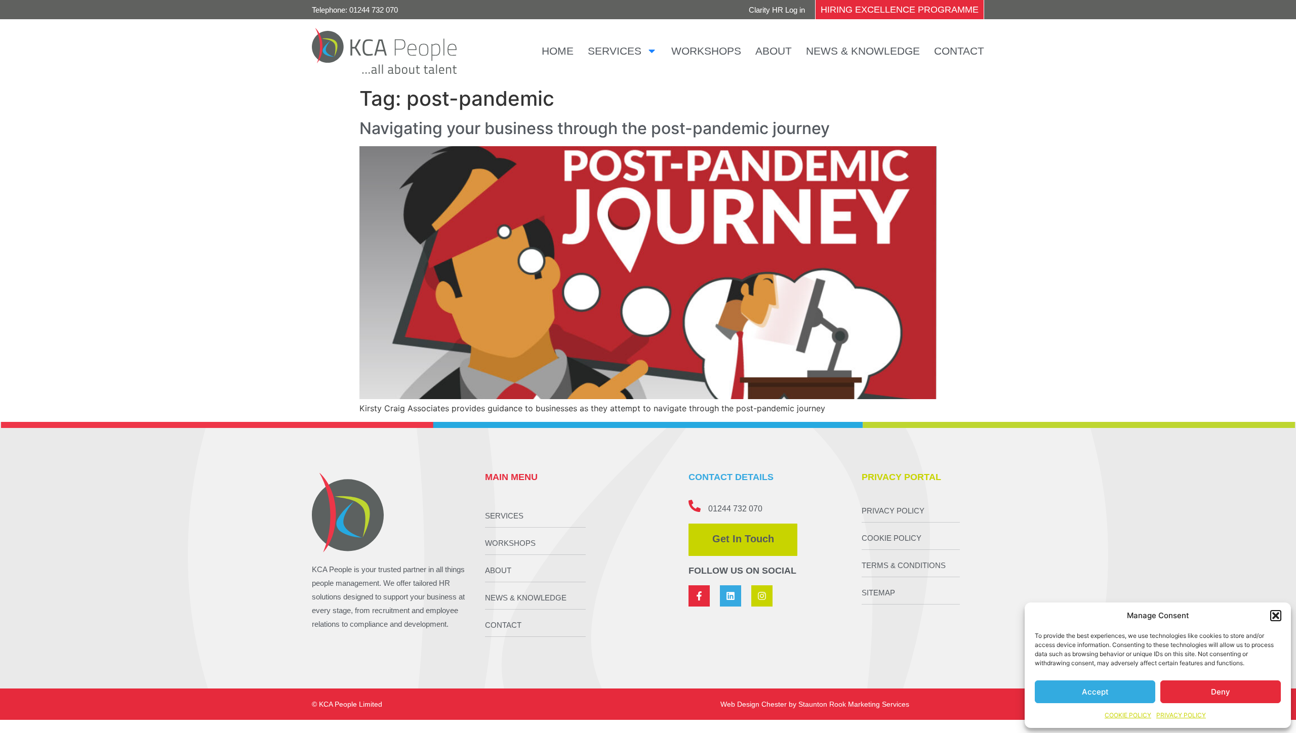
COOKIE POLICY (1128, 715)
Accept (1095, 692)
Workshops (706, 51)
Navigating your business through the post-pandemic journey (594, 128)
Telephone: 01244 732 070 (355, 10)
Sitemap (878, 592)
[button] (1276, 616)
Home (558, 51)
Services (614, 51)
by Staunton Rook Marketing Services (849, 704)
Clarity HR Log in (777, 10)
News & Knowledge (863, 51)
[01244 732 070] (694, 506)
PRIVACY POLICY (1181, 715)
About (773, 51)
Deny (1220, 692)
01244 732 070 (735, 508)
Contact (959, 51)
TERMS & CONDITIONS (904, 565)
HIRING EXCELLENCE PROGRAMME (900, 10)
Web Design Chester (753, 704)
